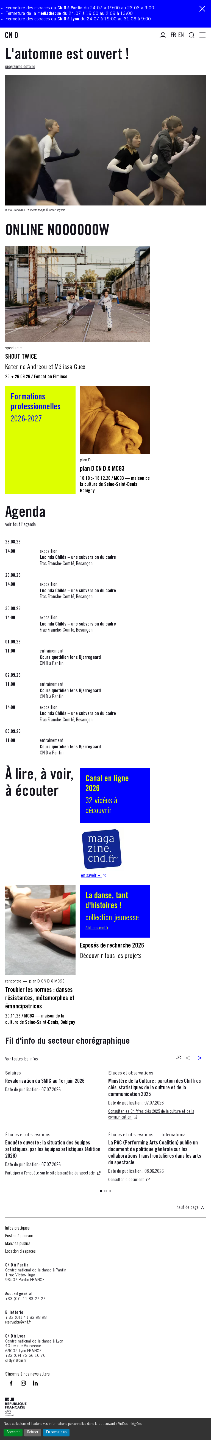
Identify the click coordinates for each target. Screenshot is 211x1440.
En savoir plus (56, 1432)
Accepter (13, 1432)
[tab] (101, 1191)
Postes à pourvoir (19, 1236)
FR (173, 36)
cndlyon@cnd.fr (15, 1361)
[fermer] (202, 9)
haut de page (187, 1207)
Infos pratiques (17, 1228)
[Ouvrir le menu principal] (202, 35)
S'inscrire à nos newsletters (27, 1374)
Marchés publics (17, 1244)
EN (181, 36)
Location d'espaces (20, 1251)
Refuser (32, 1432)
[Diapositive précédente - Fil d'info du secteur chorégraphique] (188, 1058)
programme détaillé (20, 67)
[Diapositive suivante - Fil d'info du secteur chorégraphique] (200, 1058)
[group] (105, 1132)
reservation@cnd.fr (18, 1323)
